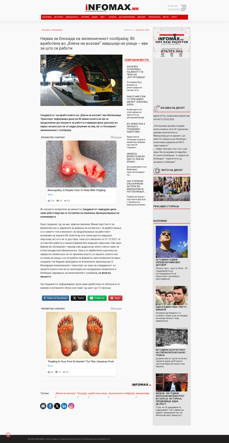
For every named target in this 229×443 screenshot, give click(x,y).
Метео (166, 17)
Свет (102, 17)
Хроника (85, 17)
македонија (142, 393)
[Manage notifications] (8, 434)
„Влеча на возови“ (65, 393)
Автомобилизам (127, 17)
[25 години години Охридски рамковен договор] (172, 241)
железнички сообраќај (121, 393)
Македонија (72, 17)
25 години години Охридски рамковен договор (168, 262)
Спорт (174, 17)
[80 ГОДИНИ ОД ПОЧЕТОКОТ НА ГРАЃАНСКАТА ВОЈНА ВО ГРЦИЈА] (172, 337)
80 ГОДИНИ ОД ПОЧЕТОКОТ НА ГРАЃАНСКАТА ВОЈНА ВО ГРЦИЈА (171, 352)
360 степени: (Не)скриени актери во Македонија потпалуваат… (136, 186)
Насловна (47, 17)
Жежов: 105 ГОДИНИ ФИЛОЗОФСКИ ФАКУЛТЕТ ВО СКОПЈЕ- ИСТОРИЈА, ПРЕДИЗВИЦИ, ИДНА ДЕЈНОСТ (170, 398)
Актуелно (58, 17)
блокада (82, 393)
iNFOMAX (40, 439)
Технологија (154, 17)
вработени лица (97, 393)
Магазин (141, 17)
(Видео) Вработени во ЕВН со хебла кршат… (136, 157)
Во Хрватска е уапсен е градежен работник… (136, 127)
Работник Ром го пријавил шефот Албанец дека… (137, 100)
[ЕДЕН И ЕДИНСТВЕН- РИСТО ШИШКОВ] (172, 295)
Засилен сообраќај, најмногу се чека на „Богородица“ (136, 72)
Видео (95, 17)
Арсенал (112, 17)
